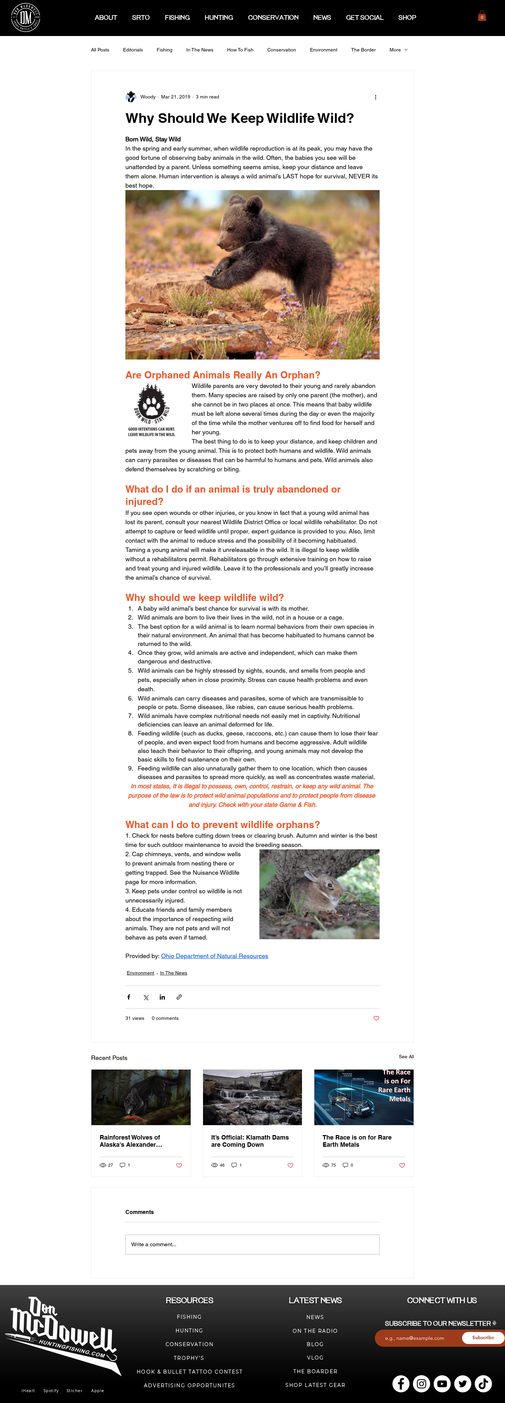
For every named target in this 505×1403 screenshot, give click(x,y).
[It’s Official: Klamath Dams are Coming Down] (252, 1097)
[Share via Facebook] (128, 997)
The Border (363, 49)
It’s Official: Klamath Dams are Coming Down (250, 1141)
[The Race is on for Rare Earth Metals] (364, 1097)
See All (406, 1056)
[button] (482, 15)
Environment (323, 49)
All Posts (100, 49)
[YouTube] (442, 1383)
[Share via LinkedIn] (162, 997)
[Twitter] (462, 1383)
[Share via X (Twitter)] (145, 997)
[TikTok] (483, 1383)
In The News (199, 49)
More (395, 49)
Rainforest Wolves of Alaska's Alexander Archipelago (130, 1141)
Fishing (164, 49)
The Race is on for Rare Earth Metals (357, 1141)
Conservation (281, 49)
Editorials (133, 49)
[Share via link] (179, 997)
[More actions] (375, 97)
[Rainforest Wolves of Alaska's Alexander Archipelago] (141, 1097)
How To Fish (240, 49)
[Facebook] (400, 1383)
